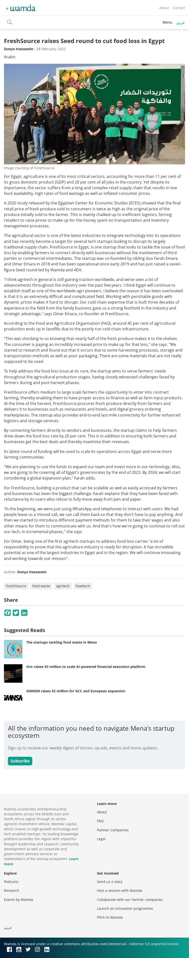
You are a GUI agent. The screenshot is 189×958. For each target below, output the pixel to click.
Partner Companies (113, 830)
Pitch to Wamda (110, 917)
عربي (180, 22)
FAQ (100, 821)
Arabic (10, 57)
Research (11, 890)
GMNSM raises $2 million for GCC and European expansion (75, 691)
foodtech (83, 586)
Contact (179, 7)
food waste (41, 586)
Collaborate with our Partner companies (130, 899)
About (164, 7)
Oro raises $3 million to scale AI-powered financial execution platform (85, 666)
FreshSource (16, 586)
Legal (101, 838)
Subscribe (20, 761)
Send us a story (109, 881)
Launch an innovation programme (125, 908)
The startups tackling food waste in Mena (61, 642)
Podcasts (11, 881)
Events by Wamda (18, 899)
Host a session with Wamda (119, 890)
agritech (63, 586)
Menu (167, 22)
